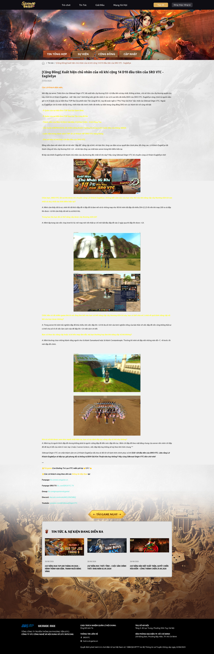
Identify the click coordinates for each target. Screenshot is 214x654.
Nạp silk (161, 4)
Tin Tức (83, 4)
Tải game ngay (107, 514)
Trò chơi (66, 4)
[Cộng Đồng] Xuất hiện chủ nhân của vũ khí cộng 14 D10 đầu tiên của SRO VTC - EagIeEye (93, 63)
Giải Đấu (100, 4)
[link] (62, 497)
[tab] (57, 54)
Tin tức (51, 63)
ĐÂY (88, 468)
